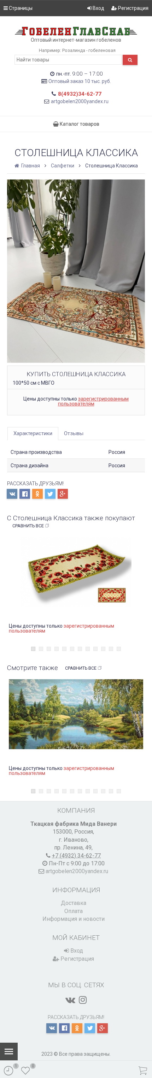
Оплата (73, 911)
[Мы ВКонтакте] (70, 1000)
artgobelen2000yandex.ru (80, 101)
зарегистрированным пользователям (93, 401)
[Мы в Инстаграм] (83, 1000)
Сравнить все (28, 525)
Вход (98, 8)
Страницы (20, 8)
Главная (30, 165)
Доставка (73, 903)
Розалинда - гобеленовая (89, 50)
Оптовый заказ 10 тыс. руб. (79, 81)
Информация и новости (73, 919)
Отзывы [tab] (73, 433)
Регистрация (132, 8)
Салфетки (62, 165)
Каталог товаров (79, 124)
